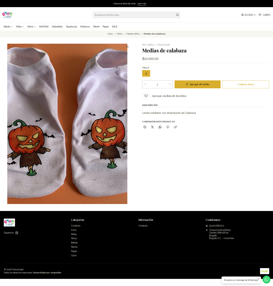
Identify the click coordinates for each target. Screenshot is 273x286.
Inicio (110, 34)
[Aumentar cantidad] (170, 84)
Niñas (74, 234)
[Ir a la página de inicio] (7, 15)
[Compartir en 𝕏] (152, 127)
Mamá (74, 247)
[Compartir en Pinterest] (167, 127)
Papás (74, 251)
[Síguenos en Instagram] (16, 232)
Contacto (75, 225)
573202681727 (216, 225)
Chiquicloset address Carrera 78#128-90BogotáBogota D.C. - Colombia (221, 234)
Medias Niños (133, 34)
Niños (119, 34)
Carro (74, 255)
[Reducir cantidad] (145, 84)
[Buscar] (177, 15)
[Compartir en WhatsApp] (160, 127)
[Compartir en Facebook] (144, 127)
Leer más (148, 3)
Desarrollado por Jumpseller (47, 272)
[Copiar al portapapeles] (175, 127)
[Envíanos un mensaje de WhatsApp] (266, 279)
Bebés (74, 242)
